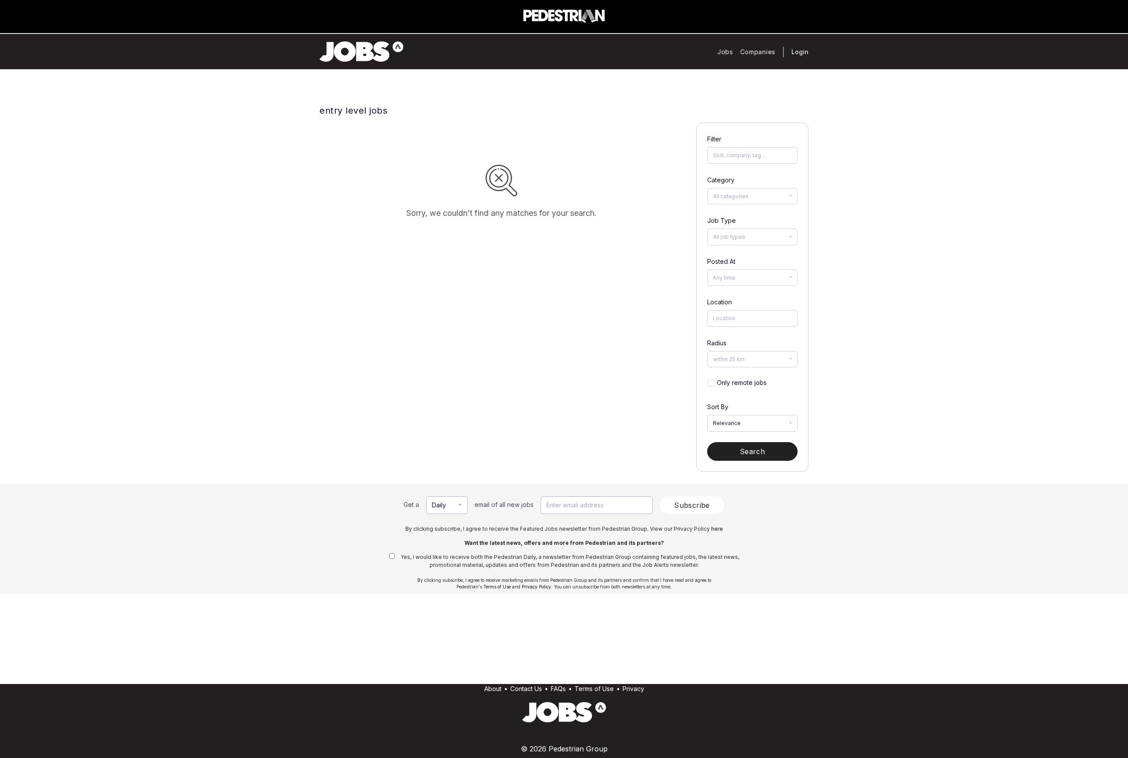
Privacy (633, 688)
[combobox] (752, 196)
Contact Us (526, 688)
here (717, 528)
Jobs (725, 51)
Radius (717, 343)
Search (752, 451)
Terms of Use (497, 586)
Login (800, 51)
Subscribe (692, 505)
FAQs (558, 688)
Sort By (717, 406)
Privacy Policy (536, 586)
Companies (758, 51)
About (492, 688)
